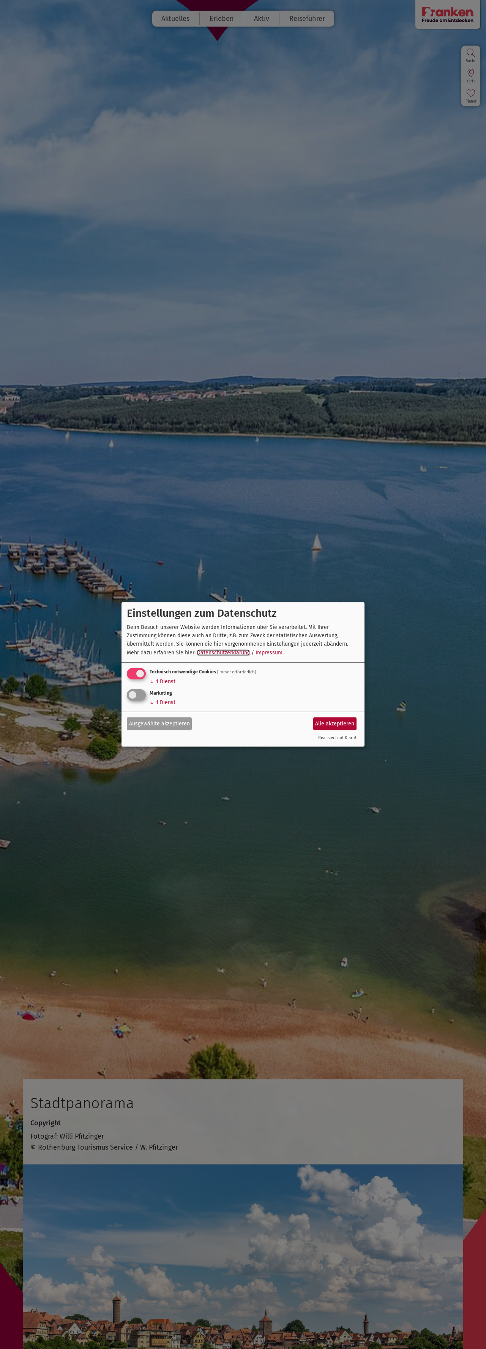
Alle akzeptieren (334, 723)
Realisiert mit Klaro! (337, 737)
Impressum (269, 652)
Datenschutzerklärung (223, 652)
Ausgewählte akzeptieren (159, 723)
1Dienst (162, 681)
